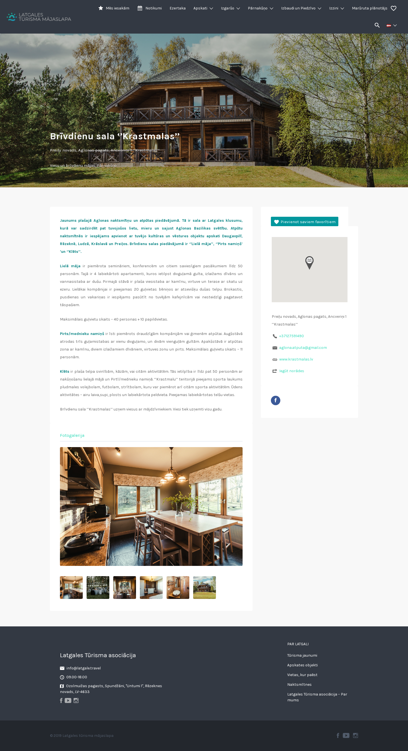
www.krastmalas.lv (296, 359)
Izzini (333, 8)
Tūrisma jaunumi (302, 655)
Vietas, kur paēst (302, 674)
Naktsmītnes (299, 684)
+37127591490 (291, 336)
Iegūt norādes (291, 371)
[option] (151, 506)
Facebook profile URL (275, 400)
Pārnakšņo (258, 8)
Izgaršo (227, 8)
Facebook (338, 735)
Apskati (200, 8)
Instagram (355, 735)
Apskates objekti (302, 665)
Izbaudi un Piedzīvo (298, 8)
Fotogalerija (72, 435)
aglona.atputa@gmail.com (303, 347)
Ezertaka (178, 8)
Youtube (346, 735)
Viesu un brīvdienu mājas (72, 165)
